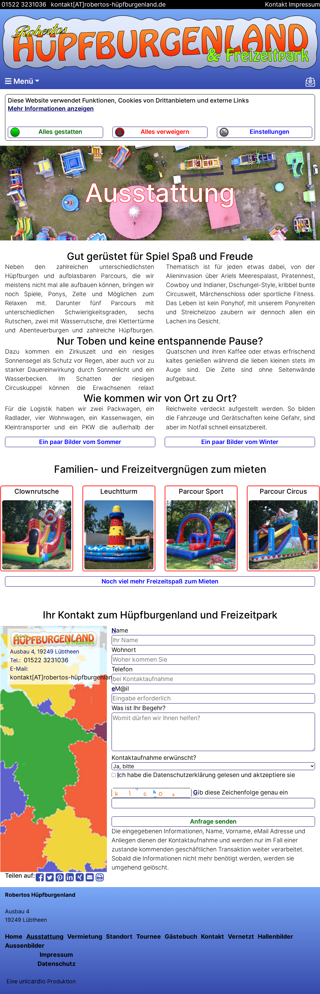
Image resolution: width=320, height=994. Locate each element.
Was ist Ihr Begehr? (139, 708)
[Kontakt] (310, 82)
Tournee (148, 936)
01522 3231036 (23, 4)
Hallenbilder (275, 936)
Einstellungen (269, 131)
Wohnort (124, 649)
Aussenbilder (24, 945)
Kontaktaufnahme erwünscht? (154, 757)
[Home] (160, 42)
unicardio (32, 981)
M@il (120, 688)
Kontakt (276, 4)
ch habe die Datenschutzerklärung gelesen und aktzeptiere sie (206, 775)
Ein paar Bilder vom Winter (239, 442)
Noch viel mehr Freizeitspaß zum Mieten (160, 581)
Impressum (304, 4)
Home (13, 936)
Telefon (122, 669)
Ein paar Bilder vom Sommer (80, 442)
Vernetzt (241, 936)
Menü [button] (22, 81)
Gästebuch (181, 936)
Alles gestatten (60, 131)
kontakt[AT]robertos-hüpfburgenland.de (108, 4)
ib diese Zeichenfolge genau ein (240, 792)
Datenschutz (57, 963)
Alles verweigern (165, 131)
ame (120, 630)
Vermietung (84, 936)
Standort (119, 936)
